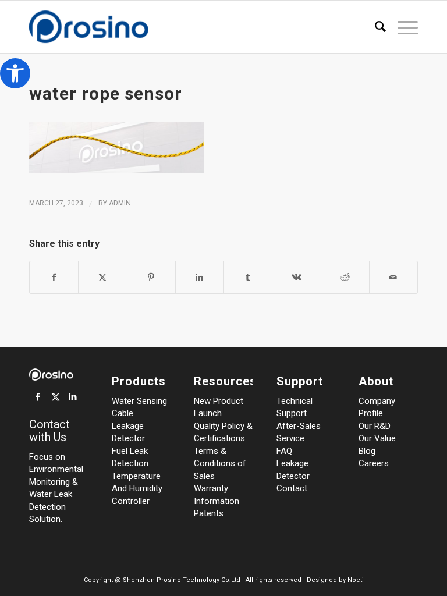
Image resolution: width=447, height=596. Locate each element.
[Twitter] (55, 397)
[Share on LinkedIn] (200, 277)
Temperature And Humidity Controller (137, 488)
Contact (291, 488)
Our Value (377, 438)
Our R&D (375, 426)
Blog (367, 451)
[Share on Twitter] (102, 277)
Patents (209, 513)
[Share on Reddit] (345, 277)
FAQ (284, 451)
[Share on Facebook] (54, 277)
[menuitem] (374, 27)
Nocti (355, 580)
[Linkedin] (72, 397)
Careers (374, 463)
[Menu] (402, 27)
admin (120, 203)
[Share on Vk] (296, 277)
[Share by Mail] (393, 277)
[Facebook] (38, 397)
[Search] (374, 27)
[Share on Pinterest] (151, 277)
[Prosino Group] (109, 27)
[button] (15, 73)
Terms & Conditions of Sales (220, 463)
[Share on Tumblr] (248, 277)
